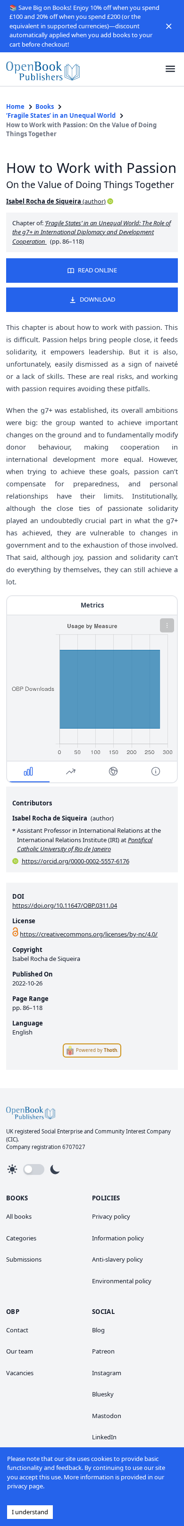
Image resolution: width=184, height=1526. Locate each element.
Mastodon (106, 1415)
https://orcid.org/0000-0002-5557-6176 (75, 861)
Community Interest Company (133, 1131)
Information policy (118, 1238)
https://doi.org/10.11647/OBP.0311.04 (64, 905)
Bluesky (103, 1394)
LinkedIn (104, 1437)
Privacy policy (111, 1216)
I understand (30, 1512)
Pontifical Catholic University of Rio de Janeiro (84, 844)
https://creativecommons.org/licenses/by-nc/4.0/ (89, 934)
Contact (17, 1330)
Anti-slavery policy (117, 1259)
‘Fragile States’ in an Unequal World (61, 115)
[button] (169, 26)
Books (44, 106)
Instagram (106, 1373)
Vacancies (19, 1373)
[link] (43, 69)
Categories (21, 1238)
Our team (19, 1351)
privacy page (25, 1486)
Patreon (103, 1351)
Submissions (24, 1259)
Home (15, 106)
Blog (98, 1330)
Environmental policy (121, 1281)
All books (19, 1216)
